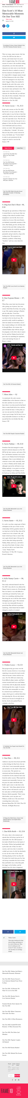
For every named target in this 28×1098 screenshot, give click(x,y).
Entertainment (9, 4)
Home (3, 4)
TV (15, 4)
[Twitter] (7, 26)
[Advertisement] (14, 914)
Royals (9, 1063)
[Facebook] (3, 26)
